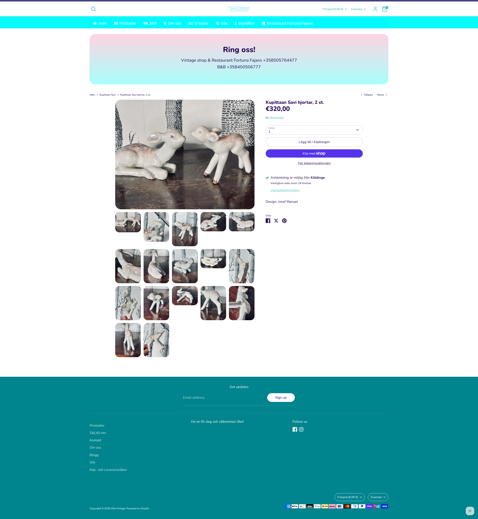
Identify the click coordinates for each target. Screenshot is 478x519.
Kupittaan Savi (108, 95)
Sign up (281, 397)
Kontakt (95, 440)
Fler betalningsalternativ (314, 163)
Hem (92, 95)
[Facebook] (295, 429)
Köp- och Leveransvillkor (108, 469)
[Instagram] (301, 429)
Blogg (94, 455)
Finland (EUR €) (333, 9)
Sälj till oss (98, 433)
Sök (92, 462)
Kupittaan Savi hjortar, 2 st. (135, 95)
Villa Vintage (276, 117)
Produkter (97, 425)
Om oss (95, 447)
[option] (185, 156)
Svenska (356, 9)
